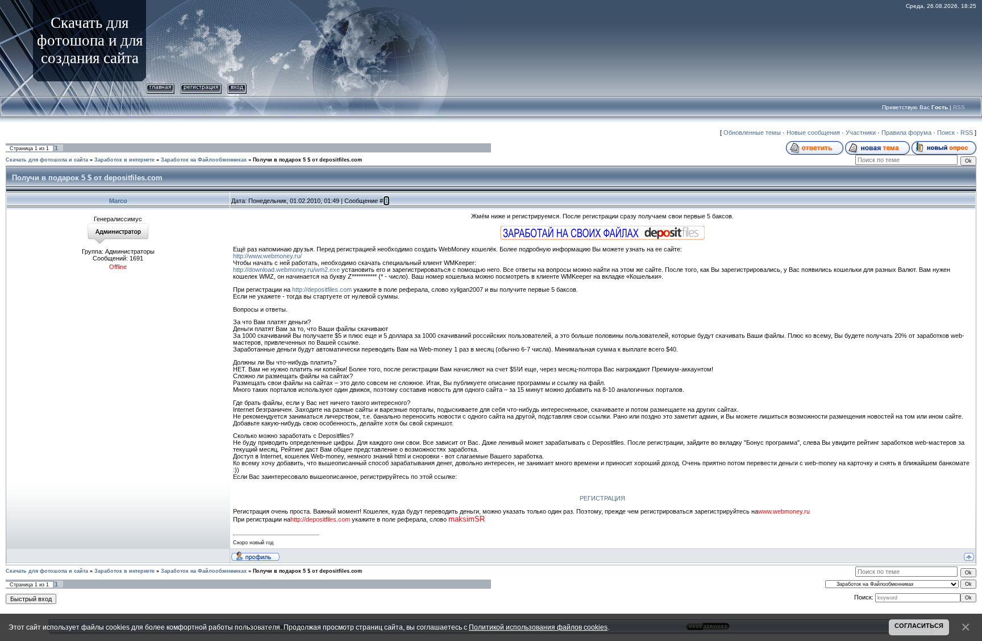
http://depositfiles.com (322, 289)
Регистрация (201, 87)
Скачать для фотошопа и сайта (47, 160)
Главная (160, 87)
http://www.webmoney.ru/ (267, 256)
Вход (237, 87)
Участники (861, 132)
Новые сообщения (813, 132)
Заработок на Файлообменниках (204, 160)
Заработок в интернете (124, 160)
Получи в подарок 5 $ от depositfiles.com (307, 160)
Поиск (946, 132)
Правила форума (906, 132)
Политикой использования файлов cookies (538, 627)
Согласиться (918, 625)
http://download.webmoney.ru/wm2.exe (287, 269)
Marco (118, 200)
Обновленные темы (752, 132)
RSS (959, 107)
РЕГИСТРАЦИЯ (602, 498)
